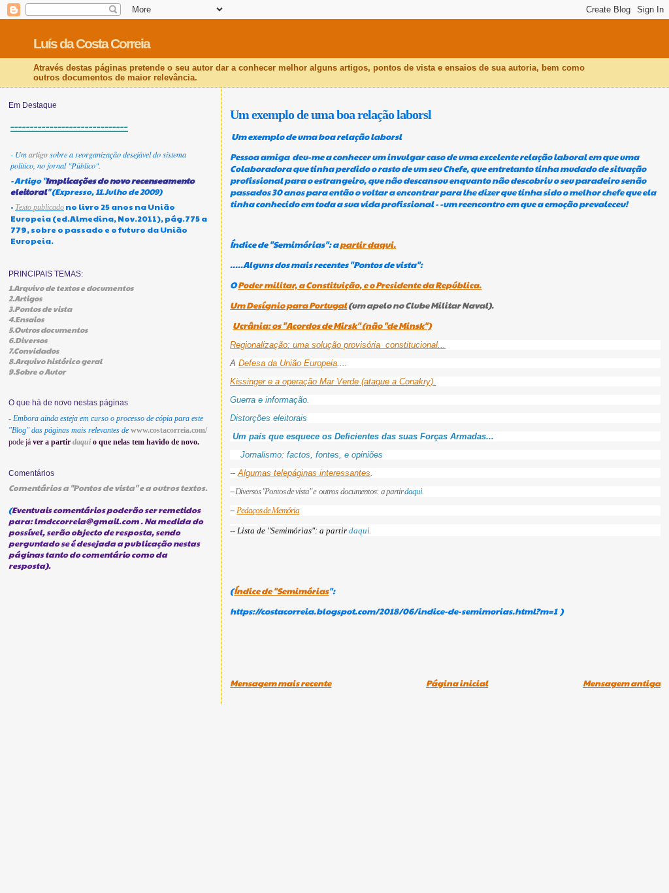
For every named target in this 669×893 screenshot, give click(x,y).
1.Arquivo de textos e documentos (70, 287)
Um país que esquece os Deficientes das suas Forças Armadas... (363, 436)
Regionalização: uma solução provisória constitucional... (338, 345)
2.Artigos (25, 298)
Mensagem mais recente (280, 683)
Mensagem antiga (622, 683)
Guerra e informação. (270, 400)
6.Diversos (27, 340)
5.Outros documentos (48, 329)
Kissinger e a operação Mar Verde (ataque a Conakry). (333, 381)
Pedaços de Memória (268, 510)
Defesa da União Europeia (287, 363)
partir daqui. (368, 244)
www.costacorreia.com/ (169, 430)
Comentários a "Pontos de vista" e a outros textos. (108, 487)
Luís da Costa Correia (91, 43)
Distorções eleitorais (270, 418)
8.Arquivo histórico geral (55, 361)
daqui (413, 491)
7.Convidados (33, 350)
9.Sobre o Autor (36, 371)
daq (356, 530)
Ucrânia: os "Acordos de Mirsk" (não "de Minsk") (332, 325)
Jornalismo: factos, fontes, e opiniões (311, 455)
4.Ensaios (26, 319)
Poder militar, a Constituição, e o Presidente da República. (359, 285)
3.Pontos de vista (40, 308)
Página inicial (457, 683)
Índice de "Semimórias (281, 591)
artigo (38, 154)
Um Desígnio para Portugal (288, 305)
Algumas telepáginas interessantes (304, 473)
